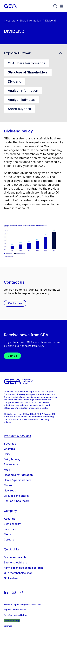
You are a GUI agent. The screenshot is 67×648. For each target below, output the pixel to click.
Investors (9, 20)
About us (9, 518)
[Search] (55, 6)
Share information (30, 20)
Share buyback (19, 109)
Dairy (7, 454)
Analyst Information (23, 91)
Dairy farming (12, 459)
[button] (33, 53)
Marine (8, 485)
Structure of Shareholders (28, 72)
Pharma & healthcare (17, 501)
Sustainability (12, 524)
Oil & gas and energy (16, 495)
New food (10, 490)
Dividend (14, 81)
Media (8, 534)
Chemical (9, 448)
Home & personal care (17, 480)
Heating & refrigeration (18, 474)
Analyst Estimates (21, 100)
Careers (9, 539)
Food (7, 469)
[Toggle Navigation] (61, 6)
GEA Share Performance (26, 63)
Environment (12, 464)
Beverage (10, 443)
